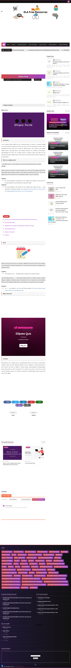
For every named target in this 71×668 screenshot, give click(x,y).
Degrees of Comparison (10, 232)
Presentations (26, 567)
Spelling (32, 573)
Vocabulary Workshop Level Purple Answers (58, 584)
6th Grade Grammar (55, 552)
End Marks (7, 235)
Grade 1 (17, 561)
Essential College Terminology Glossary (11, 608)
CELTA (14, 555)
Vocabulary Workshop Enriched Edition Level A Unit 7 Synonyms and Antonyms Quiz (17, 617)
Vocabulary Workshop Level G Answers (12, 584)
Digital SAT (59, 555)
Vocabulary (18, 576)
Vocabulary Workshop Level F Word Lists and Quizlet (56, 581)
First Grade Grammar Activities (46, 558)
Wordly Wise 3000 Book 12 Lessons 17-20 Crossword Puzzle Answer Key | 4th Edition (58, 219)
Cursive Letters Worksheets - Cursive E (58, 147)
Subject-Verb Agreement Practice (10, 636)
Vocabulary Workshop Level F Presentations (33, 581)
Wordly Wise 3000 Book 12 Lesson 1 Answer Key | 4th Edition (61, 85)
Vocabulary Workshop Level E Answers (32, 578)
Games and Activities (33, 44)
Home (8, 44)
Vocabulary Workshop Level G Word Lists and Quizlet (34, 584)
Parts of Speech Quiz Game (60, 188)
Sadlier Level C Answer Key (24, 570)
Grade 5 (24, 561)
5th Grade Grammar (43, 552)
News (5, 567)
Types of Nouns (6, 631)
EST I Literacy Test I (32, 558)
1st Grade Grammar (8, 552)
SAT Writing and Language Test (10, 573)
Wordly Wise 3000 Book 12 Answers (11, 587)
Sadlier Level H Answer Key (39, 570)
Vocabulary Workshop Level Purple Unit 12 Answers (58, 126)
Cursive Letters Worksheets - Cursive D (58, 161)
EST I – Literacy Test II (20, 558)
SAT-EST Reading (23, 573)
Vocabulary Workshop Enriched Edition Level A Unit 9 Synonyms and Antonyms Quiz (17, 603)
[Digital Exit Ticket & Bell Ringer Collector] (51, 196)
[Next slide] (44, 442)
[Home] (3, 44)
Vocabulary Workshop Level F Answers (12, 581)
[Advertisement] (35, 31)
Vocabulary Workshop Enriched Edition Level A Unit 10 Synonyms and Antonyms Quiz (17, 598)
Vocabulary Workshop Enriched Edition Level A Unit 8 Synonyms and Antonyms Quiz (17, 612)
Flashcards (58, 558)
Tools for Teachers (54, 573)
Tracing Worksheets (8, 576)
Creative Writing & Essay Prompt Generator (61, 202)
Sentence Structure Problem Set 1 (61, 102)
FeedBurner (38, 660)
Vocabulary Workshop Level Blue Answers (57, 576)
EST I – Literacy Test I (8, 558)
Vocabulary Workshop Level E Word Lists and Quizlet (54, 578)
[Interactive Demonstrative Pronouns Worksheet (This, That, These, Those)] (51, 210)
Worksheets (25, 587)
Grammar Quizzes (43, 44)
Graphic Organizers (53, 44)
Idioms (16, 564)
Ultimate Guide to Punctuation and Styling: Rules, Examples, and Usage (19, 226)
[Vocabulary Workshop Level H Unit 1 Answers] (49, 61)
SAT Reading (51, 570)
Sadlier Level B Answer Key (9, 570)
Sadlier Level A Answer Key (61, 567)
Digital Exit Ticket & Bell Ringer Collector (61, 195)
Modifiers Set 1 (56, 93)
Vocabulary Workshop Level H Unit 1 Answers (61, 62)
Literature (43, 564)
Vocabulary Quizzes (28, 576)
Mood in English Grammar (10, 229)
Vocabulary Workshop (21, 44)
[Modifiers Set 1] (49, 92)
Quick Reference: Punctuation (44, 597)
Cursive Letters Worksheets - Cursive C (58, 175)
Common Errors (22, 555)
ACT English (65, 552)
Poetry (18, 567)
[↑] (35, 665)
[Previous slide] (66, 133)
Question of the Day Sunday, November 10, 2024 (48, 609)
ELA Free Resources (19, 666)
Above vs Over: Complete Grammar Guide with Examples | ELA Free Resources (21, 219)
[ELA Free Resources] (35, 12)
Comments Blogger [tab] (6, 496)
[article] (33, 413)
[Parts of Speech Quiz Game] (51, 189)
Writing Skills (34, 587)
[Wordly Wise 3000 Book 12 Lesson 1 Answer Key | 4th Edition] (49, 83)
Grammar (13, 44)
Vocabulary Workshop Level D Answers (12, 578)
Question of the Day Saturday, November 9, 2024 (48, 612)
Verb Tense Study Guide (10, 222)
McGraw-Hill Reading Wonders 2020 (56, 564)
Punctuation (35, 567)
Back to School (7, 555)
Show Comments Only (26, 499)
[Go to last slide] (43, 442)
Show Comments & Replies (39, 499)
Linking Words (34, 564)
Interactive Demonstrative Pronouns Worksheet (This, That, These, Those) (23, 50)
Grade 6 (31, 561)
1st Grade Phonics (19, 552)
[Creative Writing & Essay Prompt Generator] (51, 203)
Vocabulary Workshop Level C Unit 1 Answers (61, 73)
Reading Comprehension (47, 567)
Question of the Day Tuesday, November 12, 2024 (48, 605)
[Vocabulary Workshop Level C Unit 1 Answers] (49, 72)
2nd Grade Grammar (31, 552)
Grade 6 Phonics (40, 561)
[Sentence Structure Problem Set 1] (49, 102)
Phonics (11, 567)
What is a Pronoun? (7, 627)
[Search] (69, 2)
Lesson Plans (24, 564)
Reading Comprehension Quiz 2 (44, 601)
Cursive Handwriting (49, 555)
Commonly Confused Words (35, 555)
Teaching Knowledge (63, 44)
